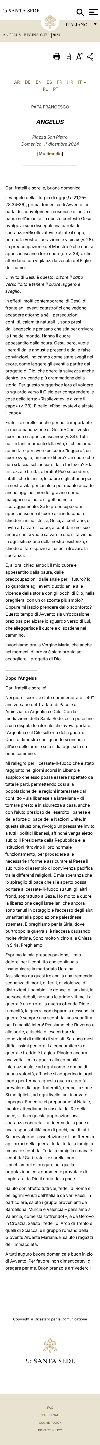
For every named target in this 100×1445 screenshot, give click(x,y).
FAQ (50, 1407)
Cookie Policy (50, 1423)
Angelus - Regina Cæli (27, 34)
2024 (56, 34)
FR (59, 82)
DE (28, 82)
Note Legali (50, 1415)
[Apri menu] (93, 12)
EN (39, 82)
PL (45, 89)
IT (80, 82)
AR (17, 82)
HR (70, 82)
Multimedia (50, 153)
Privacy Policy (50, 1430)
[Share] (91, 57)
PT (55, 89)
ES (49, 82)
